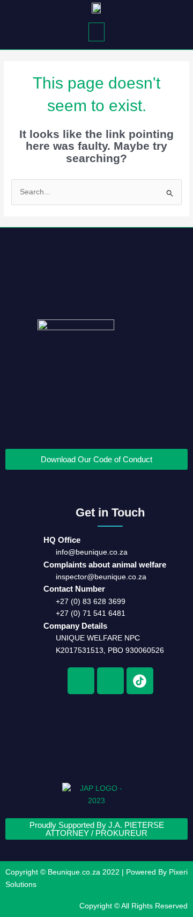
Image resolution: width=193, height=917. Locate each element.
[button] (96, 32)
